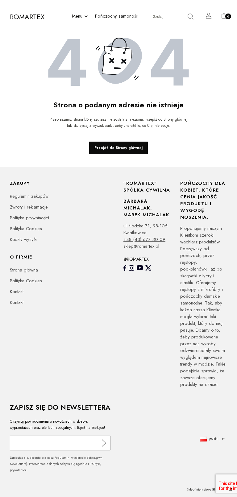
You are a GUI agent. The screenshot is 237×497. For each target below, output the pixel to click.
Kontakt (16, 291)
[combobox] (163, 16)
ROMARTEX (27, 17)
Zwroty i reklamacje (29, 207)
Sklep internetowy (207, 489)
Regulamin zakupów (29, 196)
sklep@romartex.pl (141, 246)
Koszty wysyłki (23, 239)
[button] (80, 17)
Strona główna (24, 270)
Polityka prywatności (29, 217)
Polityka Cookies (26, 228)
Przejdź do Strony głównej (118, 148)
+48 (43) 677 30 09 (144, 239)
